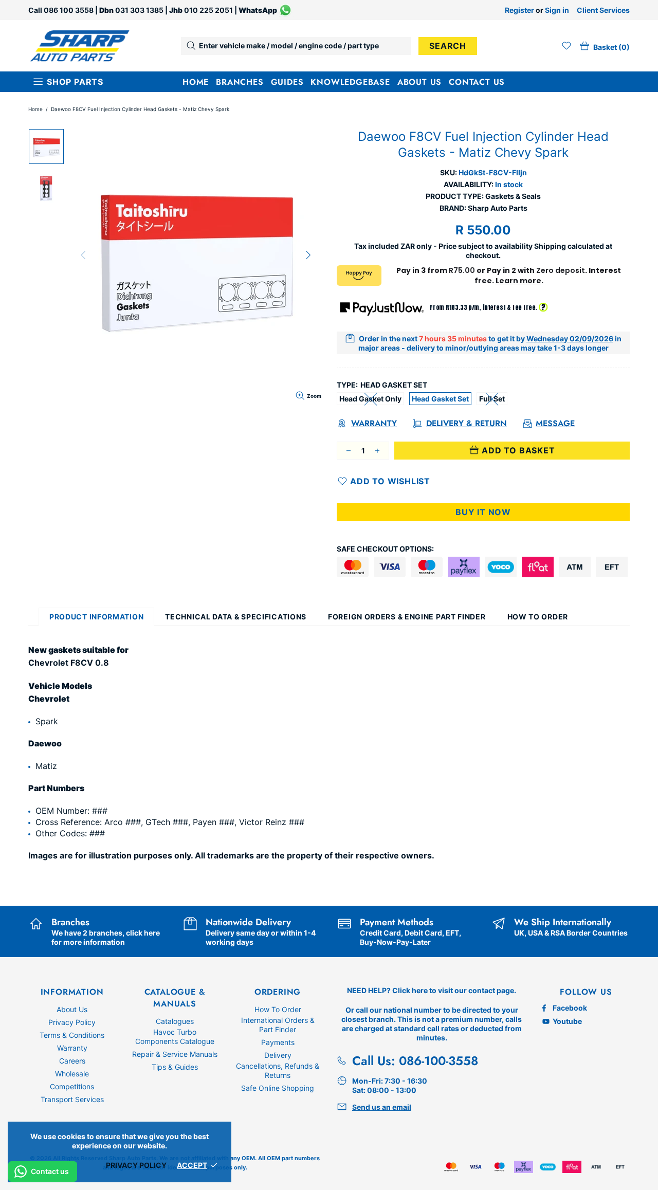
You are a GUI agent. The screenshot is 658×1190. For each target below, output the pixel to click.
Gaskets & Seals (513, 196)
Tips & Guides (175, 1067)
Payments (278, 1042)
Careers (72, 1060)
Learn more (518, 281)
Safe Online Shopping (277, 1088)
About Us (72, 1009)
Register (519, 10)
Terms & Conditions (72, 1035)
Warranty (72, 1047)
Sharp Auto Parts (79, 46)
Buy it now (483, 512)
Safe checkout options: (385, 548)
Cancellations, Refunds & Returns (277, 1070)
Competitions (72, 1086)
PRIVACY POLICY (136, 1165)
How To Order (277, 1009)
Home (35, 109)
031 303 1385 (139, 10)
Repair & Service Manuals (174, 1054)
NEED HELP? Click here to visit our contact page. (431, 990)
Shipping (550, 246)
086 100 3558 (69, 10)
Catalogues (175, 1021)
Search (447, 46)
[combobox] (296, 46)
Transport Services (72, 1099)
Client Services (603, 10)
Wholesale (72, 1073)
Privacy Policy (72, 1022)
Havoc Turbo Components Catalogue (174, 1037)
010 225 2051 (208, 10)
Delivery (277, 1055)
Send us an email (381, 1107)
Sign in (557, 10)
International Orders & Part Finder (278, 1025)
